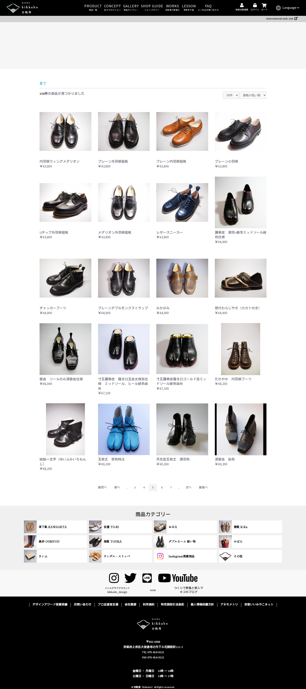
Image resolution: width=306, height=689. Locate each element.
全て (43, 83)
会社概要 (130, 605)
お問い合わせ (82, 605)
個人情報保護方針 (202, 605)
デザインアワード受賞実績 (49, 605)
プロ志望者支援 (108, 605)
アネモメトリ (229, 605)
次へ (189, 487)
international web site (279, 19)
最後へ (203, 487)
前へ (117, 487)
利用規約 (148, 605)
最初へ (102, 487)
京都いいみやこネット (259, 605)
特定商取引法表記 (172, 605)
